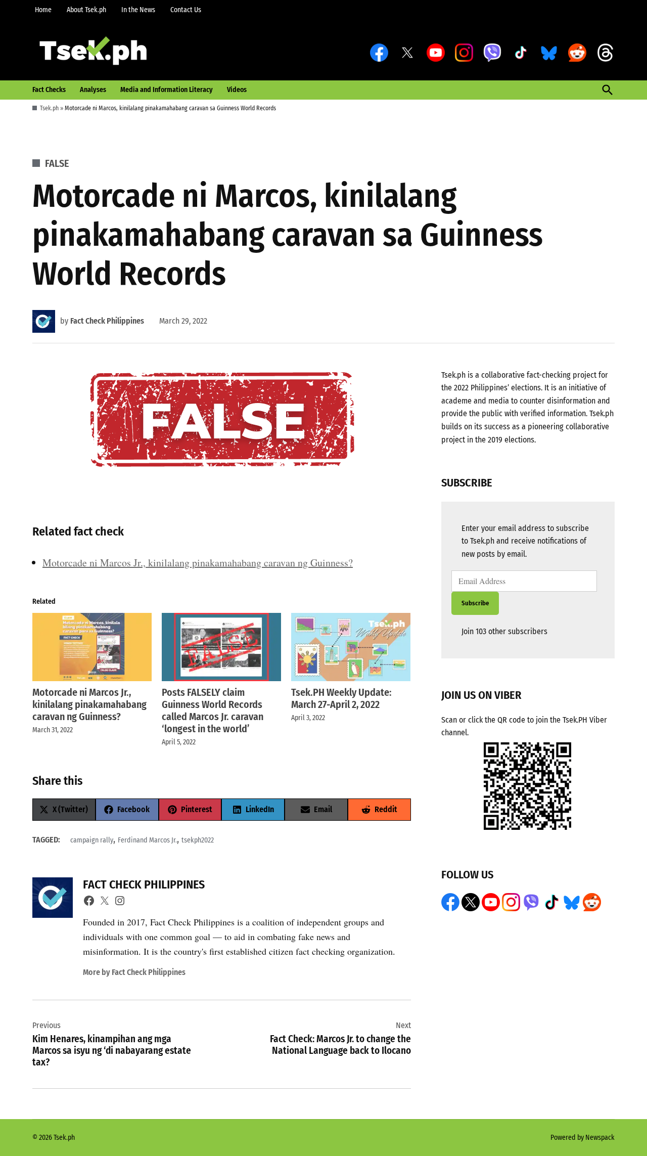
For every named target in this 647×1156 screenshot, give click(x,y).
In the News (138, 10)
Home (43, 10)
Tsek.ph (49, 108)
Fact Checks (49, 89)
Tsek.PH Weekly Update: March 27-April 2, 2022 (341, 698)
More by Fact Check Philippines (134, 972)
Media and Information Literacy (166, 89)
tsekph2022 (197, 840)
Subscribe (475, 603)
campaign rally (91, 840)
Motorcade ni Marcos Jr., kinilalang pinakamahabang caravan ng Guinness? (197, 562)
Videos (237, 89)
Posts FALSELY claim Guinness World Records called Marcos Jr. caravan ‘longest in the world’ (212, 710)
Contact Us (185, 10)
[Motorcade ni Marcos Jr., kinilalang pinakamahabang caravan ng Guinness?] (92, 647)
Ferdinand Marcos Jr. (147, 840)
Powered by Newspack (582, 1137)
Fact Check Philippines (107, 321)
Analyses (93, 89)
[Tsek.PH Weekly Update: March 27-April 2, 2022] (350, 647)
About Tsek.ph (86, 10)
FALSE (57, 163)
